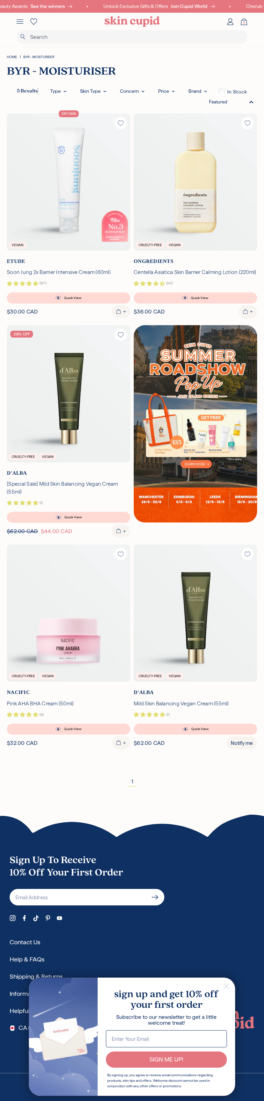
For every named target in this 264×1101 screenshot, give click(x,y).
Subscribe (155, 897)
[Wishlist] (33, 21)
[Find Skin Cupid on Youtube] (59, 918)
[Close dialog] (226, 986)
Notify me (242, 743)
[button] (58, 91)
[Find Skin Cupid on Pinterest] (48, 918)
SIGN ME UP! (166, 1059)
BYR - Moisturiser (38, 57)
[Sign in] (230, 21)
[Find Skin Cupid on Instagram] (13, 918)
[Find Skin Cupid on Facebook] (24, 918)
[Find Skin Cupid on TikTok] (36, 918)
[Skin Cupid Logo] (132, 21)
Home (12, 57)
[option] (233, 91)
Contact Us (25, 942)
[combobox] (231, 102)
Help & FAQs (27, 959)
